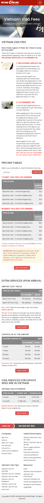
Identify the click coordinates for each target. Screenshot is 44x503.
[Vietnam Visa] (9, 2)
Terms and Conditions (10, 451)
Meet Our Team (8, 443)
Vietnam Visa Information (28, 475)
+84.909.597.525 (26, 426)
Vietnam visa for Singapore (8, 480)
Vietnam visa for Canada (11, 474)
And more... (6, 489)
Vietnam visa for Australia (8, 470)
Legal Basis (28, 487)
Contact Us (6, 448)
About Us (5, 437)
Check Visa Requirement (33, 482)
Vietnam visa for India (10, 476)
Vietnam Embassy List (32, 479)
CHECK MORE (22, 327)
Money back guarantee (32, 458)
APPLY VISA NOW (21, 268)
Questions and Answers (32, 484)
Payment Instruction (31, 452)
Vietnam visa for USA (9, 487)
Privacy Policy (7, 453)
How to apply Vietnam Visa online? (32, 448)
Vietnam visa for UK (9, 484)
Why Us (4, 440)
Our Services (6, 445)
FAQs (25, 469)
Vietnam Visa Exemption (33, 471)
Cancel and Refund (31, 455)
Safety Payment (30, 460)
